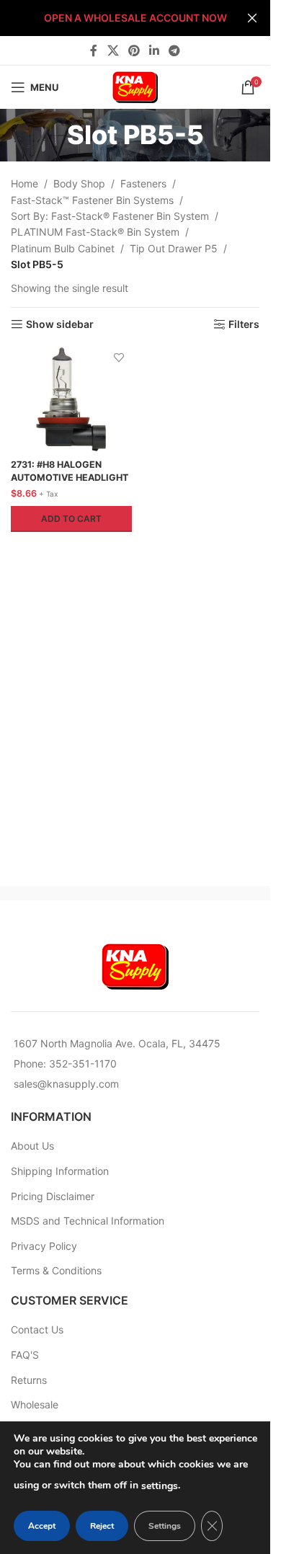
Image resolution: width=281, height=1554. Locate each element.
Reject (102, 1526)
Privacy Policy (44, 1246)
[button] (71, 519)
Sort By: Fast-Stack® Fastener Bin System (110, 216)
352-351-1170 (83, 1063)
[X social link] (112, 50)
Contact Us (37, 1329)
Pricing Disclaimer (52, 1196)
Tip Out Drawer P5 (174, 248)
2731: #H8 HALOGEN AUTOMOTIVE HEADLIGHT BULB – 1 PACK (69, 477)
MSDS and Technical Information (87, 1221)
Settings (164, 1526)
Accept (41, 1526)
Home (24, 183)
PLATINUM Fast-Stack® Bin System (95, 232)
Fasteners (143, 183)
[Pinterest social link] (133, 50)
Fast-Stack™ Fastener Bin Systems (92, 200)
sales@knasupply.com (66, 1084)
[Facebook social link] (93, 50)
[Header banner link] (135, 18)
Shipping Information (60, 1171)
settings (159, 1486)
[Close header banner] (252, 18)
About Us (32, 1146)
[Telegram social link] (174, 50)
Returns (29, 1380)
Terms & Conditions (56, 1270)
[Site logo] (135, 86)
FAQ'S (25, 1355)
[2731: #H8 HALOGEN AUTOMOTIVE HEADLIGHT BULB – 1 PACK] (71, 399)
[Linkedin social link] (154, 50)
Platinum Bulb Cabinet (63, 248)
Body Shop (79, 183)
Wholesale (34, 1404)
